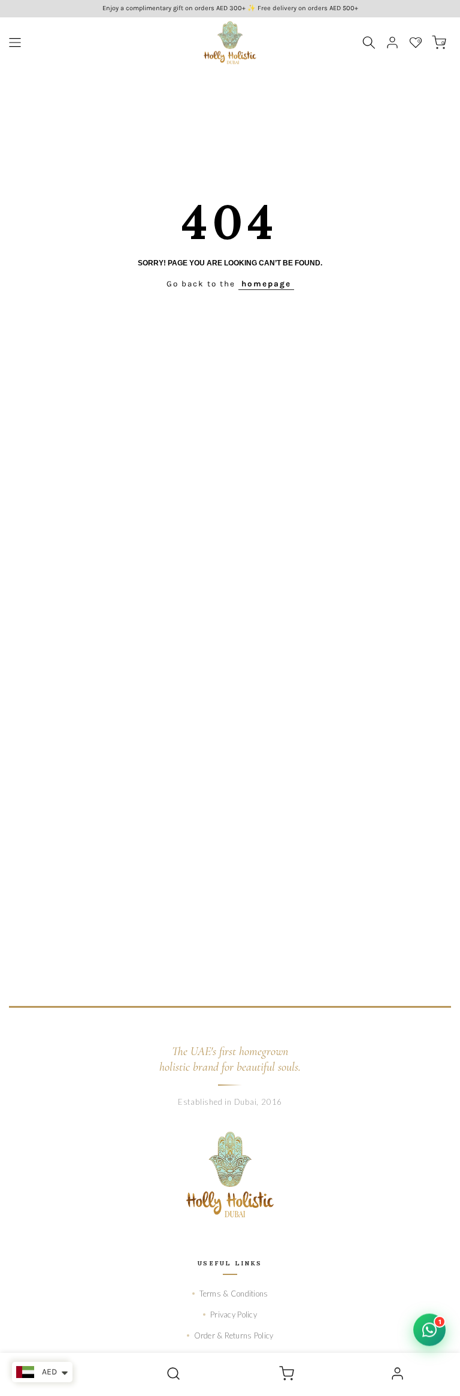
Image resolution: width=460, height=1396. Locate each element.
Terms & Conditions (233, 1293)
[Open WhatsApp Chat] (429, 1331)
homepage (266, 283)
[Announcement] (230, 8)
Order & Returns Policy (234, 1335)
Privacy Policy (233, 1314)
